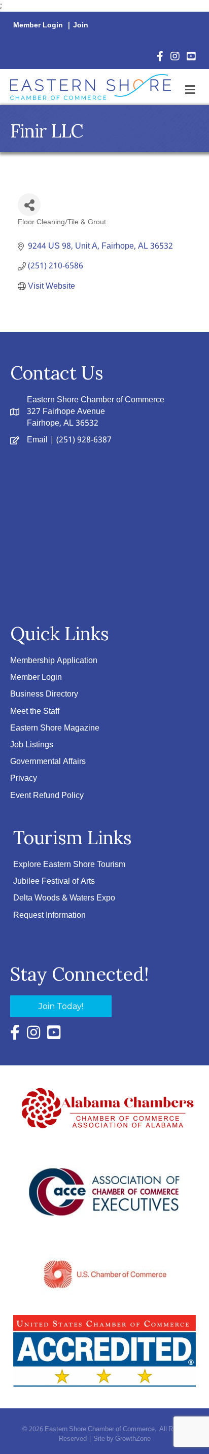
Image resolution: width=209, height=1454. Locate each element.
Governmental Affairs (48, 762)
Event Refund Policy (47, 796)
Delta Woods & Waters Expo (64, 898)
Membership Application (53, 661)
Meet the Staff (34, 711)
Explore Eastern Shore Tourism (69, 865)
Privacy (23, 778)
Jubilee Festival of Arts (54, 881)
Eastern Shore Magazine (54, 728)
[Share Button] (29, 204)
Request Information (49, 915)
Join (80, 25)
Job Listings (31, 745)
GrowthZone (133, 1439)
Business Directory (44, 694)
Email (37, 440)
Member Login (38, 25)
